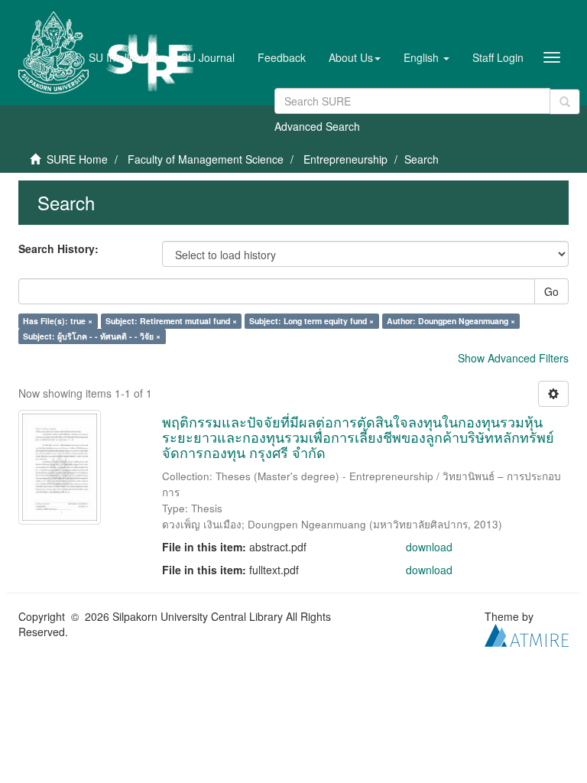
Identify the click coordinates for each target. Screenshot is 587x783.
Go (551, 291)
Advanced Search (317, 126)
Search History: (58, 248)
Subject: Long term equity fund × (311, 321)
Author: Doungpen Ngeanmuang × (451, 321)
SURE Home (77, 159)
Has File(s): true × (57, 321)
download (429, 546)
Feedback (282, 57)
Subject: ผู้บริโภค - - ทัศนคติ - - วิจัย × (92, 336)
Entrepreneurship (345, 159)
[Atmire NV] (527, 634)
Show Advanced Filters (513, 358)
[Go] (565, 102)
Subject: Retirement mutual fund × (171, 321)
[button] (354, 57)
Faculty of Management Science (206, 159)
